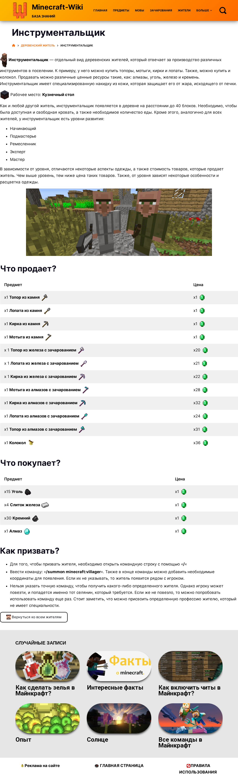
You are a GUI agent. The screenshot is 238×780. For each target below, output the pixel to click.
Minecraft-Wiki (57, 7)
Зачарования (161, 10)
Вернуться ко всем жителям (36, 617)
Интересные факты (115, 687)
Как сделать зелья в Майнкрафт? (45, 690)
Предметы (121, 10)
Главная (100, 10)
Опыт (23, 739)
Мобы (139, 10)
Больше (202, 10)
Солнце (97, 739)
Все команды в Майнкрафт (180, 742)
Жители (184, 10)
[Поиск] (222, 10)
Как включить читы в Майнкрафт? (189, 690)
